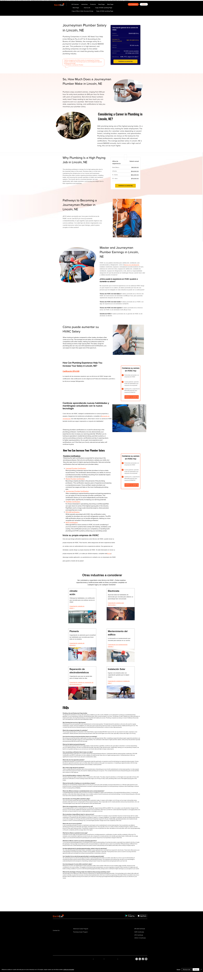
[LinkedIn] (140, 959)
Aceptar (196, 969)
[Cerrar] (201, 969)
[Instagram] (136, 959)
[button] (84, 4)
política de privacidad (68, 969)
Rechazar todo (186, 969)
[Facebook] (143, 959)
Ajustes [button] (178, 969)
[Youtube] (146, 959)
